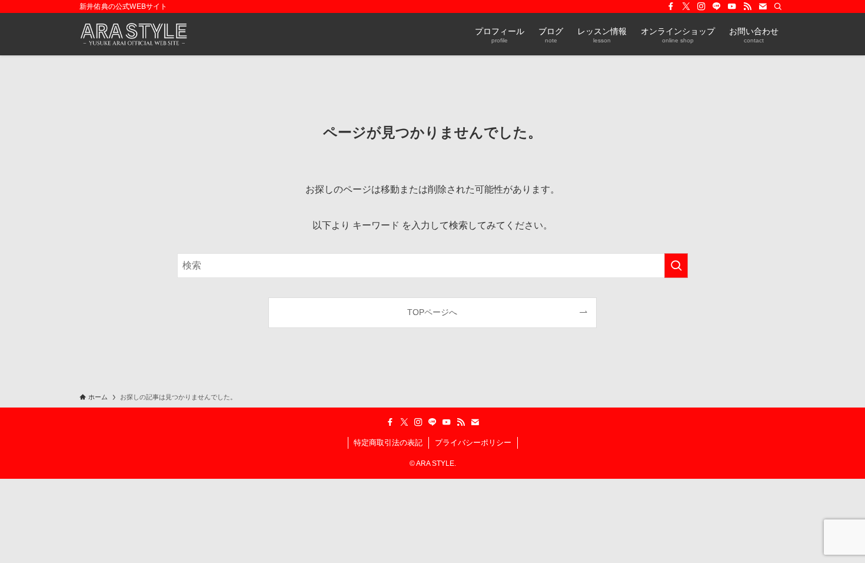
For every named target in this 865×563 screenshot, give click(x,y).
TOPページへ (432, 312)
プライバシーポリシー (473, 442)
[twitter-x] (686, 6)
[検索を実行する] (676, 265)
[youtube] (732, 6)
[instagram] (701, 6)
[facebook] (670, 6)
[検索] (778, 6)
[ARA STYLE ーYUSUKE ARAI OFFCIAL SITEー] (133, 34)
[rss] (747, 6)
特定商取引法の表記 (388, 442)
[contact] (762, 6)
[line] (716, 6)
